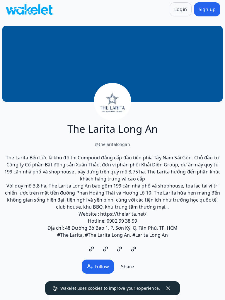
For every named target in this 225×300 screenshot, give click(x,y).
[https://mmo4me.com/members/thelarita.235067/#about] (119, 249)
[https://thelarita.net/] (91, 249)
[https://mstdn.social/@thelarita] (105, 249)
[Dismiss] (168, 288)
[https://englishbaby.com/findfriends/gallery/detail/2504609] (133, 249)
